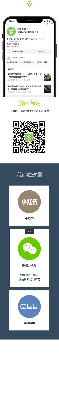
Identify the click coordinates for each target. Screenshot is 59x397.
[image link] (29, 201)
